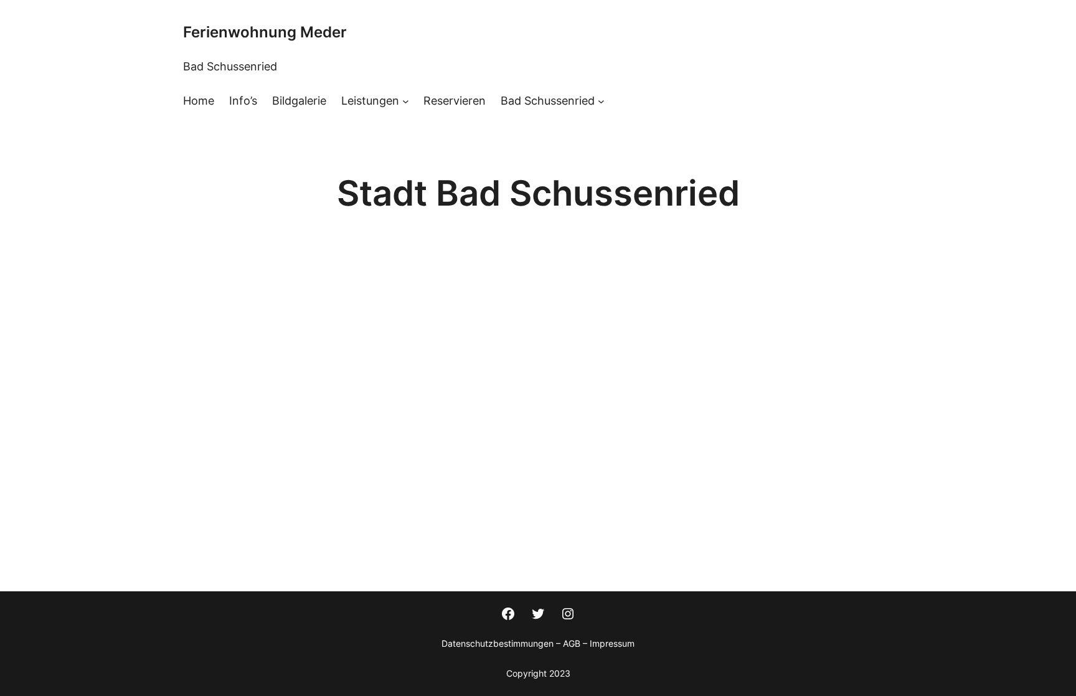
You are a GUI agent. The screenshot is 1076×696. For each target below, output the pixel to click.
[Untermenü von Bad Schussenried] (601, 101)
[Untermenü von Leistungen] (405, 101)
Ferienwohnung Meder (265, 32)
